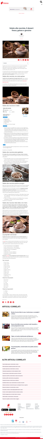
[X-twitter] (10, 414)
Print (24, 114)
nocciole (7, 255)
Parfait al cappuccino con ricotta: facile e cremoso (12, 394)
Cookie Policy (37, 406)
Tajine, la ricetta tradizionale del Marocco (22, 336)
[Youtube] (8, 414)
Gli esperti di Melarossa (21, 407)
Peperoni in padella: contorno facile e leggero (11, 398)
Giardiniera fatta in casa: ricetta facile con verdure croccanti (13, 382)
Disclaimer (19, 409)
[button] (19, 60)
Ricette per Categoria (21, 13)
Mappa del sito (37, 408)
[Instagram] (7, 414)
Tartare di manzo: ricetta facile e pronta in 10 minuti (12, 373)
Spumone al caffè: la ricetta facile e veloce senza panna (13, 375)
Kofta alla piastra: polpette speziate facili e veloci (11, 366)
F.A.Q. (27, 407)
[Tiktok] (12, 414)
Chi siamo (19, 405)
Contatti (19, 408)
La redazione (20, 406)
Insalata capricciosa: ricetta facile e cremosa (11, 368)
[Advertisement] (21, 21)
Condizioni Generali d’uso (30, 408)
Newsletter (36, 407)
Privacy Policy (37, 405)
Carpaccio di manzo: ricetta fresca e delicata (11, 380)
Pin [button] (27, 114)
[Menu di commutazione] (41, 4)
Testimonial (28, 406)
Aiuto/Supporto (28, 405)
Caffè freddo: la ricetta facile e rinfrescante (10, 396)
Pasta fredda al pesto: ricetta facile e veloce (10, 364)
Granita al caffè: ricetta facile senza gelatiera (11, 378)
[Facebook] (5, 414)
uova (4, 241)
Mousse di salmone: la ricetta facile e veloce (11, 387)
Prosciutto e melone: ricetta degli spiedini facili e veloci (13, 389)
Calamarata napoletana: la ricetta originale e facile (12, 371)
